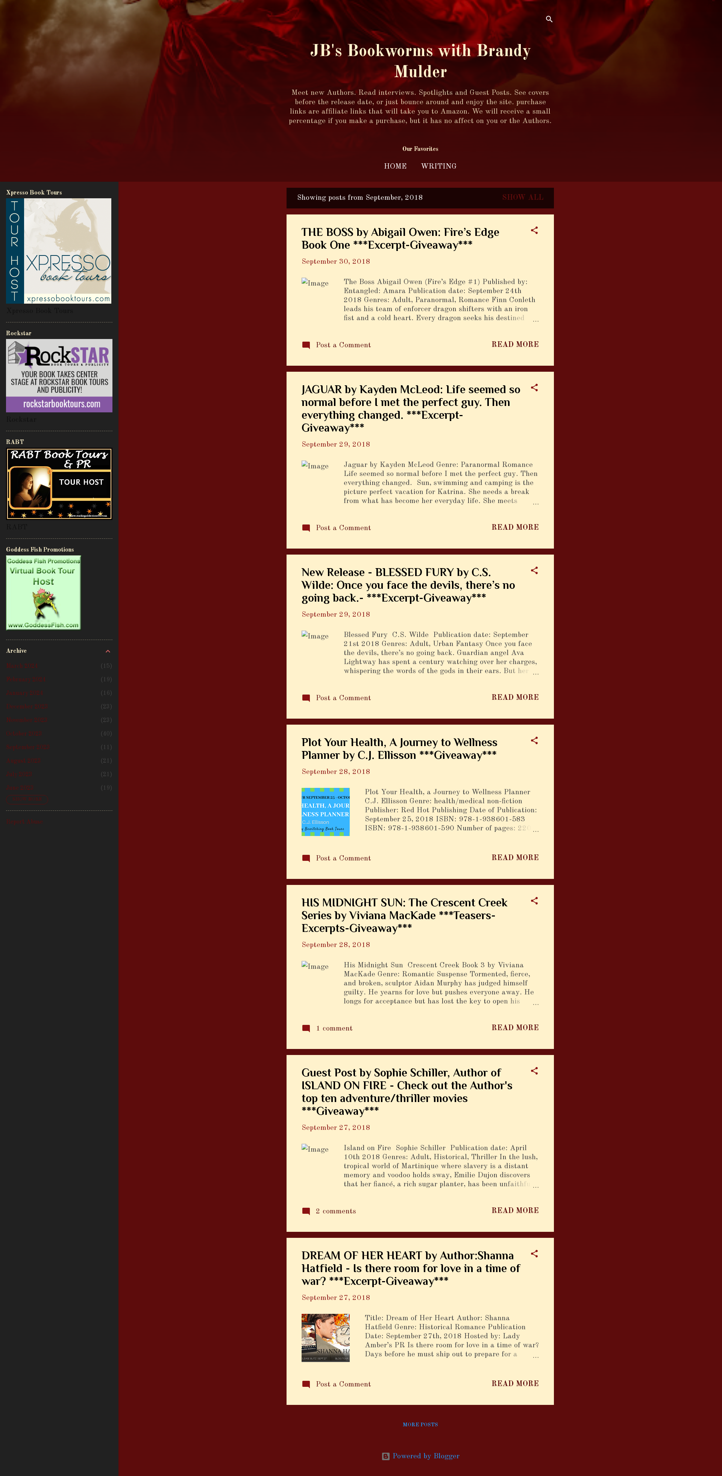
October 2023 (24, 734)
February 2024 (26, 680)
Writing (439, 166)
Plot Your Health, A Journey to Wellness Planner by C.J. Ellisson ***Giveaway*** (400, 749)
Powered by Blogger (425, 1456)
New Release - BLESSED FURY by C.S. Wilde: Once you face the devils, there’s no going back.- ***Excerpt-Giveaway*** (408, 585)
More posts (420, 1424)
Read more (515, 345)
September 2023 (28, 748)
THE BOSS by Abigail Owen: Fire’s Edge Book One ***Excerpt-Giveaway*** (400, 238)
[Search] (549, 20)
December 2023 (27, 707)
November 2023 (27, 720)
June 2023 (20, 788)
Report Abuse (24, 822)
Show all (522, 198)
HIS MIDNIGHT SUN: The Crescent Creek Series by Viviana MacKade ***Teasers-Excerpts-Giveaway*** (405, 915)
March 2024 (22, 666)
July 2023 (19, 775)
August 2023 (23, 761)
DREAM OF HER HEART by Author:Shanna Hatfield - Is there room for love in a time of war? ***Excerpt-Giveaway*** (411, 1268)
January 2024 (24, 693)
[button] (534, 231)
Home (395, 166)
